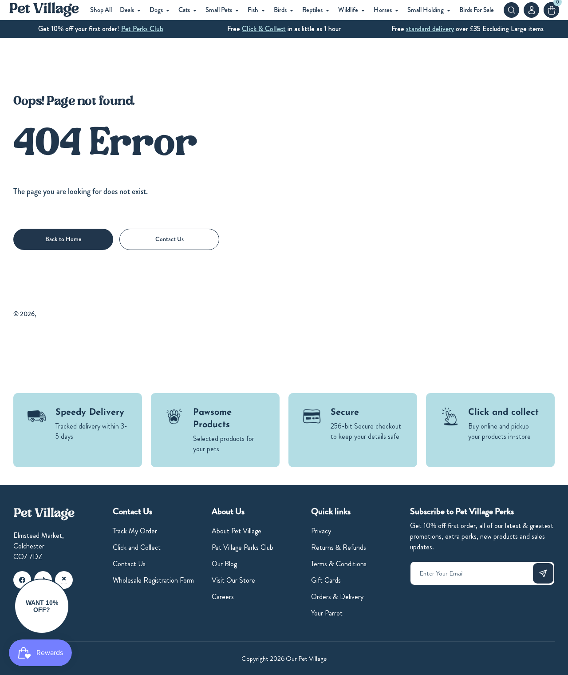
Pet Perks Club (142, 29)
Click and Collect (137, 547)
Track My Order (135, 531)
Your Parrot (327, 613)
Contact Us (129, 564)
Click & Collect (264, 29)
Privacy (321, 531)
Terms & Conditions (339, 564)
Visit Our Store (233, 580)
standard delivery (430, 29)
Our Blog (224, 564)
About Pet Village (236, 531)
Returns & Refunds (338, 547)
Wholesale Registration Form (153, 580)
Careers (223, 597)
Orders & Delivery (337, 597)
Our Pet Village (57, 314)
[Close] (64, 578)
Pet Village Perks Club (242, 547)
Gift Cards (326, 580)
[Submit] (543, 573)
